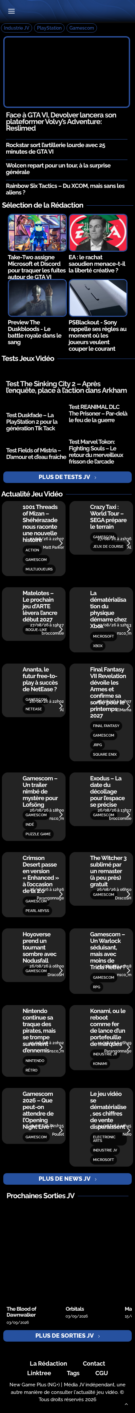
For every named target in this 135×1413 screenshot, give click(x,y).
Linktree (39, 1373)
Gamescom (81, 28)
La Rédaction (48, 1363)
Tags (73, 1373)
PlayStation (49, 28)
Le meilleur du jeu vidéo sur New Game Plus (67, 11)
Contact (94, 1363)
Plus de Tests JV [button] (64, 476)
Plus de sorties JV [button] (64, 1335)
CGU (101, 1373)
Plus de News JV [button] (64, 1178)
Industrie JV (16, 28)
